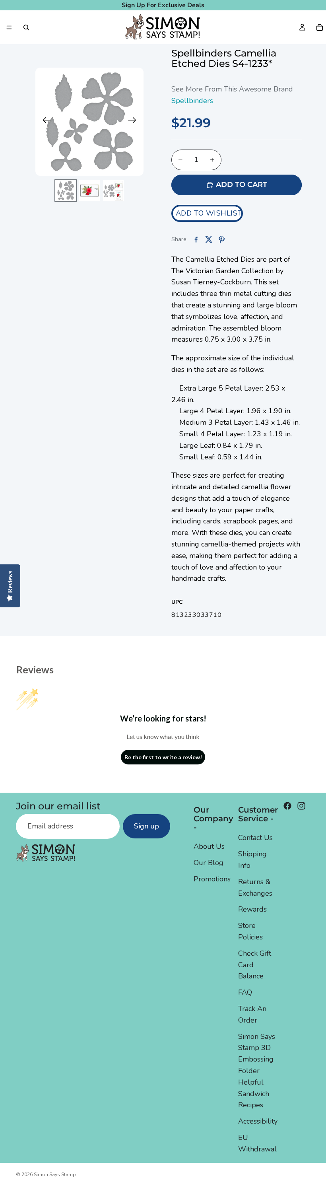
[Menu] (9, 27)
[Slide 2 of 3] (89, 190)
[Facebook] (287, 806)
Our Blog (208, 862)
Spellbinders (192, 100)
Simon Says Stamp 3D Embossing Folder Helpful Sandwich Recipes (256, 1070)
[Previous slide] (44, 121)
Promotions (212, 879)
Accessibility (257, 1121)
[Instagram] (301, 806)
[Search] (26, 27)
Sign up (146, 826)
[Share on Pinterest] (221, 239)
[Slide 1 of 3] (65, 190)
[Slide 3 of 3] (113, 190)
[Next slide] (135, 121)
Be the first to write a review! (163, 757)
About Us (209, 846)
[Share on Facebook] (196, 239)
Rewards (252, 909)
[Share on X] (208, 239)
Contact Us (255, 837)
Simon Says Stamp (55, 1174)
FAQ (245, 992)
